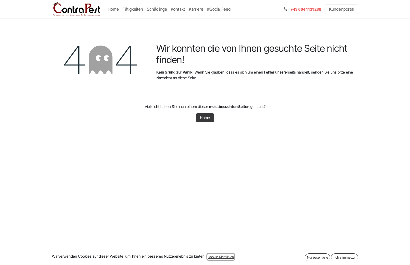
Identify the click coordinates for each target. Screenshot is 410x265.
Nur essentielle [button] (317, 257)
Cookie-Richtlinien (221, 257)
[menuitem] (113, 9)
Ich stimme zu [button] (344, 257)
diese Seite (187, 77)
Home (205, 117)
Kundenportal (341, 9)
